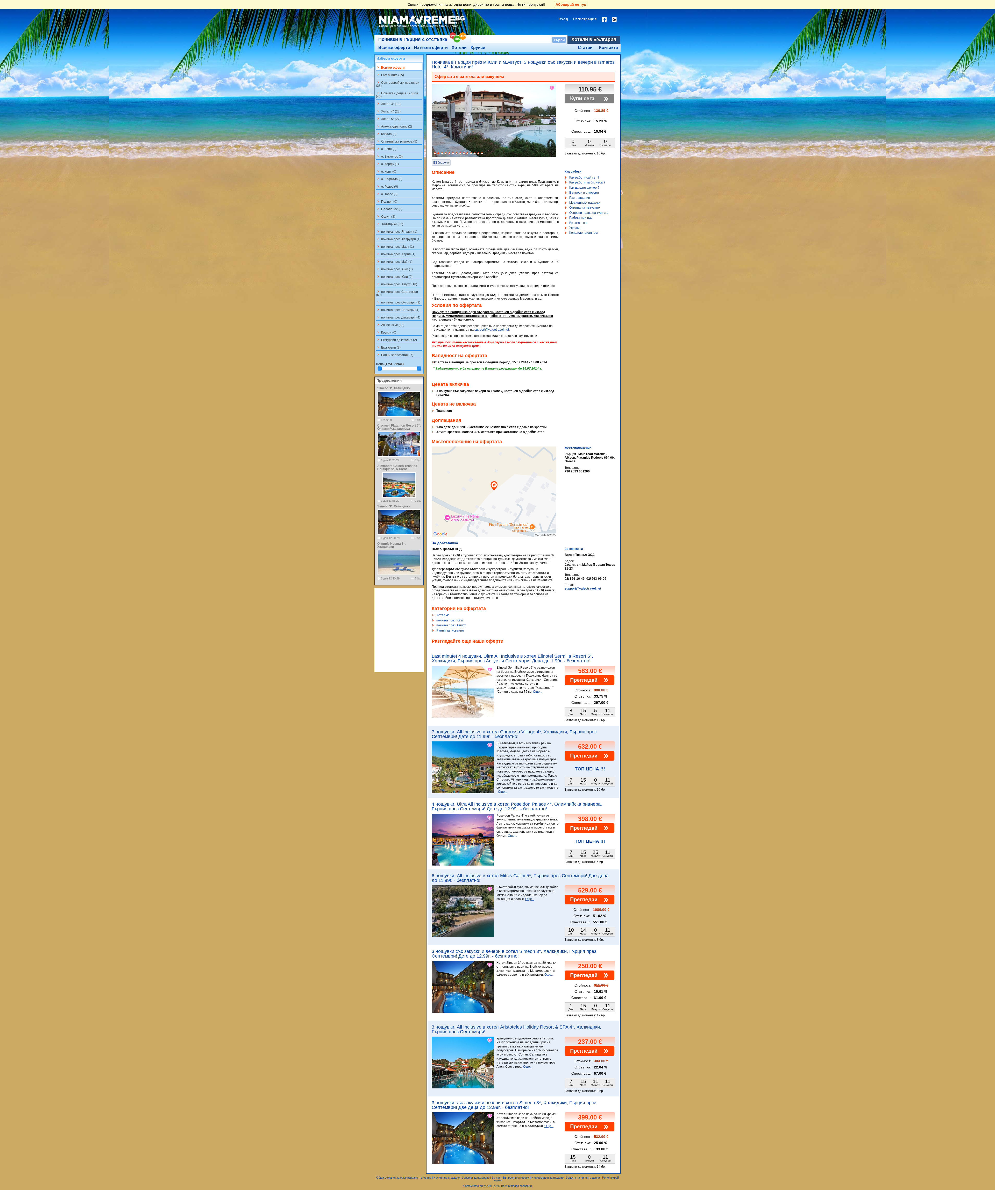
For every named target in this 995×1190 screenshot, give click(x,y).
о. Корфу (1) (387, 164)
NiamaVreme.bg (473, 1185)
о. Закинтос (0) (389, 156)
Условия (575, 228)
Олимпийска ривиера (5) (396, 141)
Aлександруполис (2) (394, 126)
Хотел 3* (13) (388, 104)
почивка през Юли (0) (394, 276)
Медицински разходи (584, 202)
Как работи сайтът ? (584, 177)
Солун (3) (385, 216)
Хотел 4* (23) (388, 111)
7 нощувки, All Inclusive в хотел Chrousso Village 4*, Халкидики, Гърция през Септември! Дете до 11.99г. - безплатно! (514, 734)
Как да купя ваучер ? (584, 187)
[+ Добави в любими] (552, 88)
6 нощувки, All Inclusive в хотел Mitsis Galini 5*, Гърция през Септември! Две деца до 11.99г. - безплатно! (520, 878)
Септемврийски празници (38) (397, 84)
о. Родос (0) (387, 186)
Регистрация (584, 19)
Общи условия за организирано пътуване (403, 1177)
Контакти (608, 47)
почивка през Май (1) (394, 261)
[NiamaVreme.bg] (422, 28)
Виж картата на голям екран (493, 497)
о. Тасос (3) (386, 194)
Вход (563, 19)
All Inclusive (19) (390, 325)
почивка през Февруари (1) (398, 239)
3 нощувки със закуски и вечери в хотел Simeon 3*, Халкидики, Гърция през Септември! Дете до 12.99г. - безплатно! (514, 954)
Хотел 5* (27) (388, 119)
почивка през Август (451, 625)
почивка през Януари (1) (396, 231)
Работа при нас (580, 217)
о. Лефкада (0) (389, 179)
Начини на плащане (446, 1177)
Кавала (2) (386, 134)
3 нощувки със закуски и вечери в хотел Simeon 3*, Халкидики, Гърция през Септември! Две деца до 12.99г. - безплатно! (514, 1105)
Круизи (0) (386, 332)
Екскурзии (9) (388, 347)
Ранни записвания (450, 630)
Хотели (459, 47)
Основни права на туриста (588, 213)
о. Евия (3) (386, 149)
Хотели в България (593, 39)
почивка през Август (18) (396, 284)
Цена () (390, 364)
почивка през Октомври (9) (398, 302)
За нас (496, 1177)
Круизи (478, 47)
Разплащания (579, 198)
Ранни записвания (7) (394, 355)
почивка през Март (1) (395, 246)
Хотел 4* (442, 615)
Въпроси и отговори (584, 192)
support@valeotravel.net (491, 329)
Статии (585, 47)
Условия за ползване (475, 1177)
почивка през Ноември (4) (397, 310)
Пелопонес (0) (389, 209)
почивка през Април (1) (395, 254)
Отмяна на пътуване (584, 207)
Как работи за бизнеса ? (587, 182)
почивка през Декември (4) (398, 317)
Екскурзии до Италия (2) (396, 340)
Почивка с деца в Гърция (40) (397, 94)
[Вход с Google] (614, 19)
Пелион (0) (386, 201)
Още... (537, 691)
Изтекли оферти (431, 47)
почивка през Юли (449, 620)
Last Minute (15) (390, 75)
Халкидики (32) (389, 224)
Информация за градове (547, 1177)
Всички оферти (394, 47)
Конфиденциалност (584, 233)
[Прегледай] (589, 684)
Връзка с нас (578, 223)
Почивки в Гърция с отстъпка (412, 39)
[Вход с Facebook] (604, 19)
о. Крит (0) (386, 171)
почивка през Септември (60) (397, 293)
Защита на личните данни (583, 1177)
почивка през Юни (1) (394, 269)
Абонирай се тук (571, 4)
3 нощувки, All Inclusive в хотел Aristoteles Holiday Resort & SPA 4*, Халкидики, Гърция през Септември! (516, 1029)
